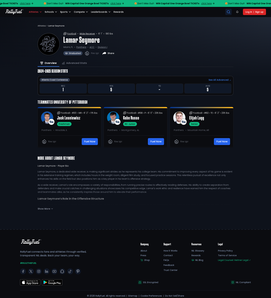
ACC (92, 47)
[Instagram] (39, 271)
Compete (79, 11)
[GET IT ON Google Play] (30, 282)
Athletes (33, 11)
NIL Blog (199, 260)
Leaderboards (99, 11)
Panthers (81, 47)
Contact (168, 255)
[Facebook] (23, 271)
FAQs (166, 260)
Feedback (169, 265)
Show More (44, 208)
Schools (49, 11)
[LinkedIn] (47, 271)
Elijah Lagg (196, 118)
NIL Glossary (197, 250)
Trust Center (171, 270)
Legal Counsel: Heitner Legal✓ (234, 260)
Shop (147, 260)
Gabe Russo (131, 118)
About (144, 250)
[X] (31, 271)
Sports (64, 11)
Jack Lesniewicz (68, 118)
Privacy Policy (225, 250)
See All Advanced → (220, 79)
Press (143, 255)
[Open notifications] (237, 12)
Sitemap (132, 295)
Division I (102, 47)
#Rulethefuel (28, 263)
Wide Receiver (87, 33)
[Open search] (228, 12)
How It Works (170, 250)
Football (71, 33)
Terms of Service (227, 255)
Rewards (196, 255)
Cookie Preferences (151, 295)
